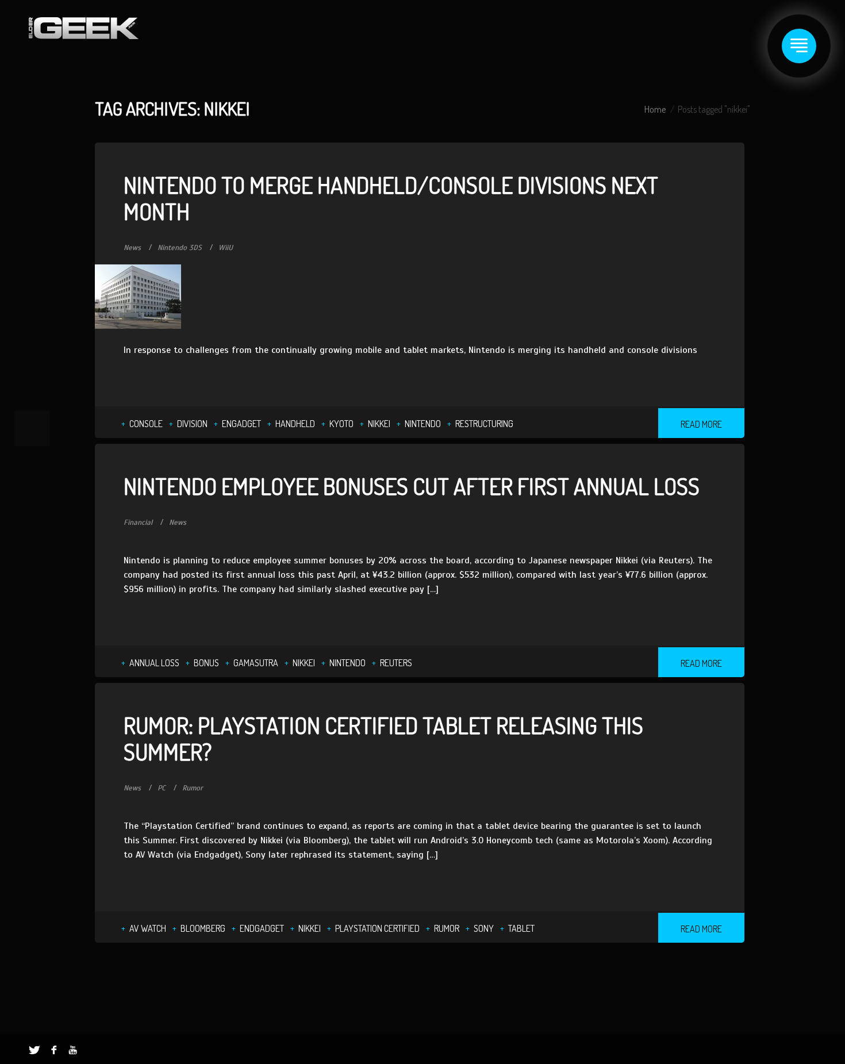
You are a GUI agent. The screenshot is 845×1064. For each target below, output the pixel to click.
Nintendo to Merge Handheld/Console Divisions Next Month (391, 197)
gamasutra (255, 663)
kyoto (341, 423)
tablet (521, 928)
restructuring (484, 423)
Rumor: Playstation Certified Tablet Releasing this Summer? (383, 738)
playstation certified (377, 928)
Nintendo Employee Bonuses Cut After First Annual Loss (412, 485)
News (132, 247)
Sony (484, 928)
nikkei (379, 423)
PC (162, 788)
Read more (701, 424)
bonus (206, 663)
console (146, 423)
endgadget (262, 928)
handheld (295, 423)
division (192, 423)
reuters (396, 663)
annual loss (154, 663)
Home (655, 109)
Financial (138, 522)
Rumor (192, 788)
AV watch (147, 928)
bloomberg (202, 928)
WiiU (225, 247)
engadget (241, 423)
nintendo (423, 423)
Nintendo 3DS (180, 247)
